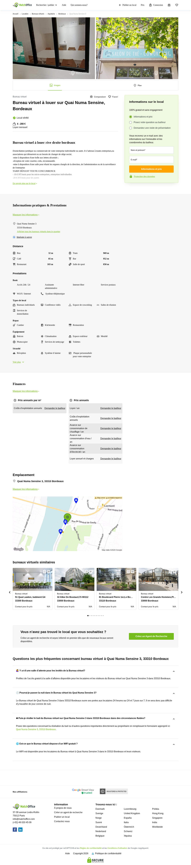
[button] (44, 571)
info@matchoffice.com (24, 819)
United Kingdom (132, 813)
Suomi (99, 822)
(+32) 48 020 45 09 (22, 822)
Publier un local (129, 5)
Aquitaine (51, 14)
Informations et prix (143, 117)
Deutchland (101, 827)
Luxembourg (130, 809)
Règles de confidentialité (91, 848)
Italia (126, 822)
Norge (99, 818)
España (128, 818)
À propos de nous (63, 808)
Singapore (157, 818)
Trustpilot (129, 188)
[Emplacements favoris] (176, 5)
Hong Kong (157, 813)
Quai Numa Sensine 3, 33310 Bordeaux (36, 729)
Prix (142, 5)
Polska (155, 809)
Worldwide (157, 827)
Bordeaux (62, 14)
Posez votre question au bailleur (150, 122)
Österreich (129, 827)
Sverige (99, 813)
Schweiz (128, 831)
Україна (128, 836)
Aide (64, 5)
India (154, 822)
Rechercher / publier (45, 5)
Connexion (158, 5)
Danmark (100, 809)
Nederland (101, 831)
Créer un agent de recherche (68, 812)
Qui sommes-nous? (79, 5)
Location (25, 14)
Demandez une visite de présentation (152, 128)
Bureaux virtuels (38, 14)
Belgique (100, 836)
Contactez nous (62, 821)
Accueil (15, 14)
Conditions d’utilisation (117, 848)
